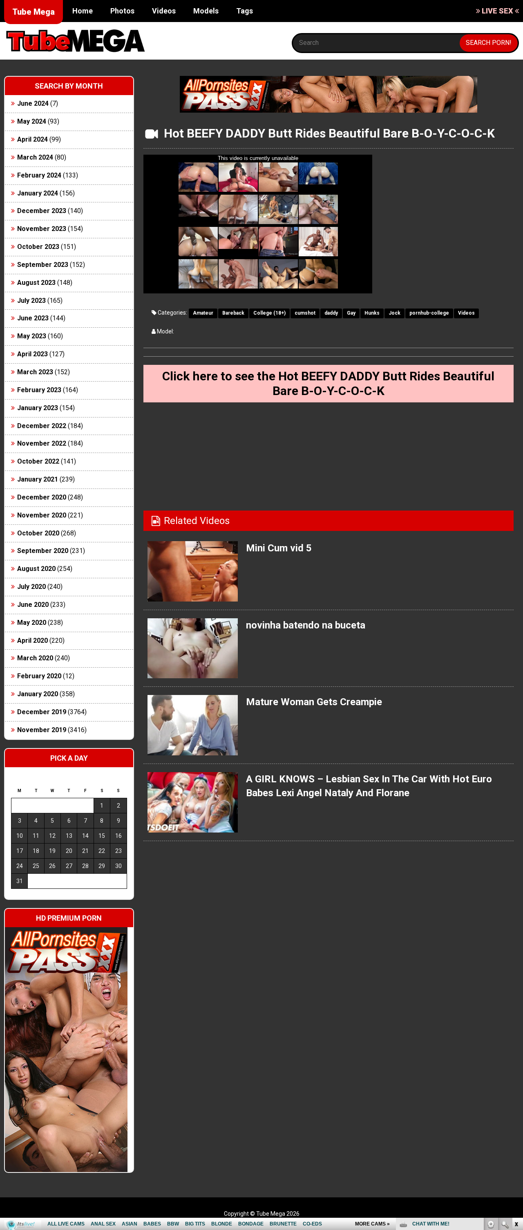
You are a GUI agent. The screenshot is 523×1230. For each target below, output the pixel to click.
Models (206, 11)
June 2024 (33, 103)
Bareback (233, 313)
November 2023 (41, 229)
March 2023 (35, 372)
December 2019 (41, 712)
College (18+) (269, 313)
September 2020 (42, 551)
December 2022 (41, 426)
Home (82, 11)
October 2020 (38, 533)
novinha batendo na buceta (305, 625)
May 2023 (31, 336)
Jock (394, 313)
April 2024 (32, 139)
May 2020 (31, 622)
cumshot (305, 313)
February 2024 (39, 175)
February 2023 (39, 390)
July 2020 (31, 587)
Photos (122, 11)
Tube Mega (33, 12)
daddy (331, 313)
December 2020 (41, 497)
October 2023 (38, 247)
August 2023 (36, 282)
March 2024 (35, 157)
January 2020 (37, 694)
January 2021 (37, 479)
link (516, 1102)
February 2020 (39, 676)
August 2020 (36, 569)
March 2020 (35, 658)
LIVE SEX (497, 11)
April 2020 (32, 640)
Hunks (372, 313)
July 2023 (31, 300)
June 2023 (33, 318)
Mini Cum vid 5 (279, 548)
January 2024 (37, 193)
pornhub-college (429, 313)
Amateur (203, 313)
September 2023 (42, 265)
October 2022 (38, 461)
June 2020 (33, 604)
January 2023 (37, 408)
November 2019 (41, 730)
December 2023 (41, 211)
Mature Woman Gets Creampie (314, 702)
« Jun (16, 895)
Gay (351, 313)
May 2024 (31, 121)
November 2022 (41, 443)
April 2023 (32, 354)
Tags (244, 11)
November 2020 (41, 515)
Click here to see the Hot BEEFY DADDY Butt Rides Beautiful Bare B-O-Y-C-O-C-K (328, 383)
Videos (164, 11)
